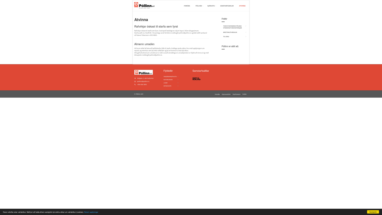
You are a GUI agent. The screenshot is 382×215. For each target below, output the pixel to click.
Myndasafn (167, 86)
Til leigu (226, 36)
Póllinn (199, 6)
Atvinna (242, 6)
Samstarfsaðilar (227, 6)
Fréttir (245, 94)
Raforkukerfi (168, 80)
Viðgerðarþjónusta (170, 76)
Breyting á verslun (230, 32)
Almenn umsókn (144, 44)
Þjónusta (211, 6)
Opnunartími (226, 94)
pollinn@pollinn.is (143, 81)
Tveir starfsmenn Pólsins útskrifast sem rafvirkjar (232, 27)
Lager (165, 83)
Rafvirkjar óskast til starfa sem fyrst (156, 26)
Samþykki (373, 212)
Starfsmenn (236, 94)
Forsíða (187, 6)
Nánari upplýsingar (91, 212)
